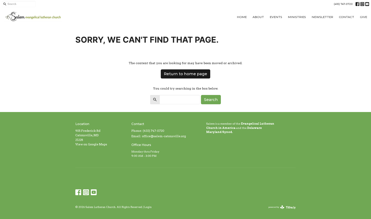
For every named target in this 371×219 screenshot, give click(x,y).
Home (242, 17)
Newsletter (322, 17)
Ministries (297, 17)
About (258, 17)
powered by (280, 210)
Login (148, 207)
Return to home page (185, 74)
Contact (346, 17)
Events (276, 17)
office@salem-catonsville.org (164, 136)
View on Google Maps (91, 144)
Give (363, 17)
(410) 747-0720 (343, 3)
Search (211, 99)
